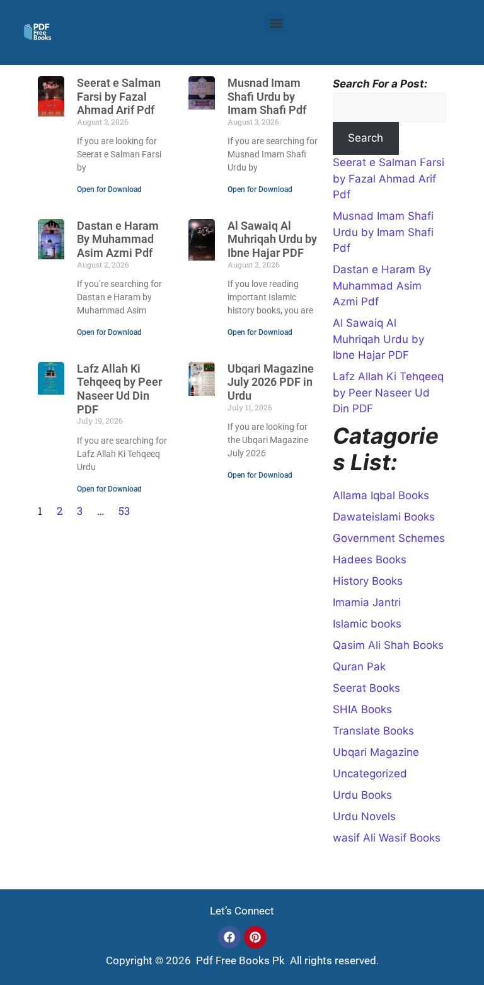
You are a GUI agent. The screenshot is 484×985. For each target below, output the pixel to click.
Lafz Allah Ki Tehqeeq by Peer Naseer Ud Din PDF (119, 389)
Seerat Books (366, 688)
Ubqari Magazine (376, 752)
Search (365, 138)
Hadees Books (369, 559)
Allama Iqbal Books (381, 495)
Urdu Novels (364, 816)
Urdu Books (362, 795)
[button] (275, 23)
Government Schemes (389, 538)
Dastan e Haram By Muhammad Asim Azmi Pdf (118, 239)
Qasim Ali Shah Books (388, 645)
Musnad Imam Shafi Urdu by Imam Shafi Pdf (267, 96)
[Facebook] (229, 937)
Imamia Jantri (367, 602)
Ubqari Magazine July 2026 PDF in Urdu (271, 382)
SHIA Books (362, 709)
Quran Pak (359, 666)
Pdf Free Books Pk (239, 960)
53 (124, 511)
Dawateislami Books (384, 516)
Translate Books (373, 730)
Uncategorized (370, 773)
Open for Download (109, 189)
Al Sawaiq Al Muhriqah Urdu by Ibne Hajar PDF (272, 239)
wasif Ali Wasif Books (387, 837)
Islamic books (367, 623)
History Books (368, 581)
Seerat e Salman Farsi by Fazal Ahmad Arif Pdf (119, 96)
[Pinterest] (255, 937)
